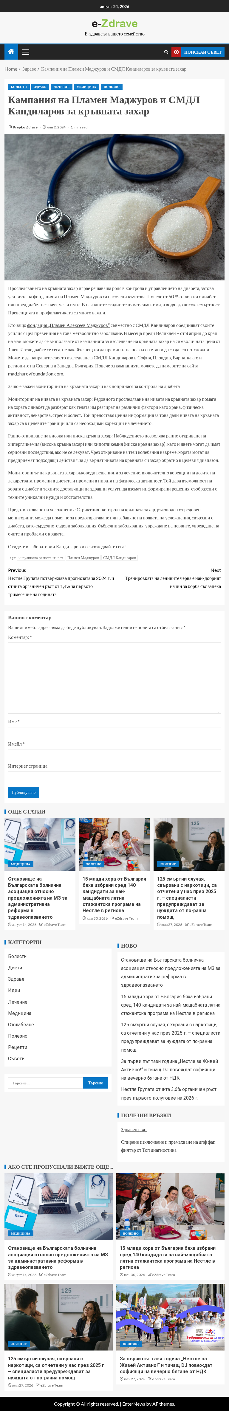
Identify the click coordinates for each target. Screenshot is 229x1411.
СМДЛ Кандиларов (119, 557)
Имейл (16, 743)
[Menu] (25, 51)
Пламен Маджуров (83, 557)
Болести (19, 87)
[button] (25, 51)
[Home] (11, 51)
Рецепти (17, 1047)
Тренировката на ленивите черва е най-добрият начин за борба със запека (173, 578)
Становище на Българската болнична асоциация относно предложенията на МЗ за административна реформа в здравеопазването (37, 898)
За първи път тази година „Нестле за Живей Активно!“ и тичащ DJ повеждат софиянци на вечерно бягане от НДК (169, 1069)
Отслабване (21, 1024)
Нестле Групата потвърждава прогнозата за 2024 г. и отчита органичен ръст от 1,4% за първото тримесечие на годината (61, 582)
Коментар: (20, 637)
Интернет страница (27, 766)
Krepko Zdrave (25, 127)
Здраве (40, 87)
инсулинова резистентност (40, 557)
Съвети (16, 1058)
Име (14, 721)
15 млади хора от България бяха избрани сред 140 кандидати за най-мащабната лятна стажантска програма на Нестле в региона (170, 1005)
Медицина (86, 87)
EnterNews (133, 1404)
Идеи (14, 990)
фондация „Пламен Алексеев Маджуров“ (68, 325)
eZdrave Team (55, 924)
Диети (15, 968)
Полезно (112, 87)
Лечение (61, 87)
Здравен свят (134, 1129)
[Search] (166, 52)
